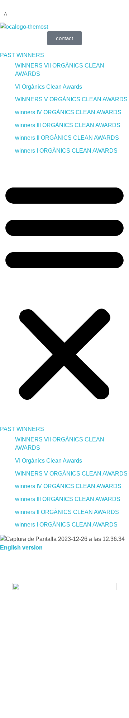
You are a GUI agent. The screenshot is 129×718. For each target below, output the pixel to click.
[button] (64, 290)
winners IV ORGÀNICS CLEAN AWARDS (68, 112)
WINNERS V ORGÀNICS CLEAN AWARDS (71, 99)
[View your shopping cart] (6, 15)
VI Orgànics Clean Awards (48, 87)
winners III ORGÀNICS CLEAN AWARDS (67, 125)
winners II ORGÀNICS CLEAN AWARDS (67, 138)
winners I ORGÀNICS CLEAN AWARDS (66, 151)
